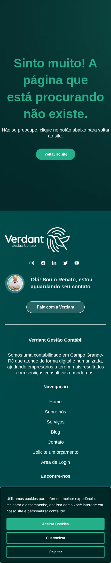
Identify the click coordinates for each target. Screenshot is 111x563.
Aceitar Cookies (55, 524)
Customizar (55, 538)
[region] (55, 525)
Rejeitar (55, 552)
